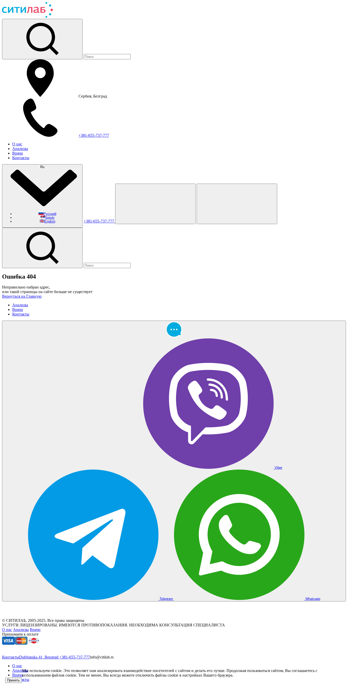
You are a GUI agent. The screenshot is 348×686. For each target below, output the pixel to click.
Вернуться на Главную (22, 296)
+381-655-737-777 (93, 135)
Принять (13, 680)
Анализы (20, 148)
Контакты (20, 158)
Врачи (17, 153)
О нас (17, 144)
